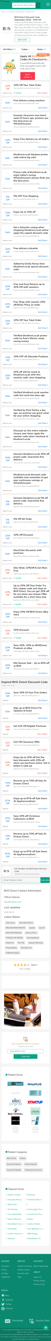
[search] (38, 5)
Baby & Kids (11, 1158)
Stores (4, 1270)
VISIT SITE (22, 40)
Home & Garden (31, 1164)
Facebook (9, 1300)
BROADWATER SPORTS (15, 928)
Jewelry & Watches (14, 1170)
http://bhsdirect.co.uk (12, 902)
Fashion (23, 1158)
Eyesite (32, 928)
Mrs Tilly (21, 943)
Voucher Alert (23, 1273)
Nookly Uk (10, 943)
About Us (37, 1277)
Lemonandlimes (33, 938)
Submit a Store (23, 1270)
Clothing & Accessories (33, 1170)
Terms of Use (39, 1284)
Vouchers (5, 1266)
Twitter (8, 1304)
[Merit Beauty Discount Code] (22, 1010)
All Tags (4, 1273)
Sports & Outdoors (14, 1164)
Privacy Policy (39, 1280)
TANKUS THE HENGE (14, 938)
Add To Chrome (27, 76)
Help (19, 1277)
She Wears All (26, 948)
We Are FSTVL (31, 933)
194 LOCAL (10, 923)
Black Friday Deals (41, 1266)
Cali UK (41, 928)
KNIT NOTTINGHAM (13, 933)
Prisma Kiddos (11, 948)
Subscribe (45, 880)
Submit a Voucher (24, 1266)
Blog (7, 1295)
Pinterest (9, 1308)
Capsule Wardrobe (36, 943)
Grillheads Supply (12, 953)
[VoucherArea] (5, 4)
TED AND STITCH (26, 923)
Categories (5, 1277)
